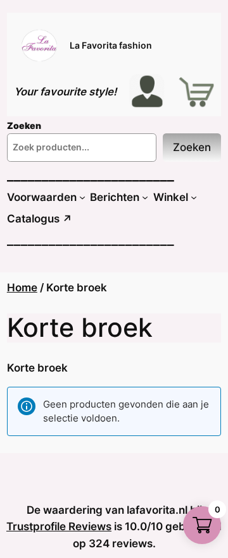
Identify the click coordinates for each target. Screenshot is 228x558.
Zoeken (192, 147)
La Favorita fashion (111, 45)
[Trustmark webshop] (20, 486)
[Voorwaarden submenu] (82, 197)
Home (22, 287)
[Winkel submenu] (194, 197)
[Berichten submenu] (145, 197)
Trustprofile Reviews (58, 526)
